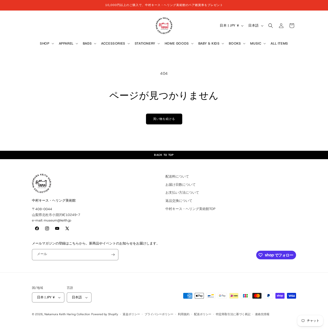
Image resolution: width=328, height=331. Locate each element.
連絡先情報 (262, 314)
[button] (46, 43)
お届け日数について (180, 184)
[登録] (113, 254)
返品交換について (178, 200)
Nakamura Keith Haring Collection (67, 314)
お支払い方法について (182, 192)
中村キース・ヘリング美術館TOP (190, 209)
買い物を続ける (164, 119)
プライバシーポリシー (159, 314)
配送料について (177, 176)
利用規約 (183, 314)
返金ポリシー (131, 314)
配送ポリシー (202, 314)
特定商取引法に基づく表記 (233, 314)
